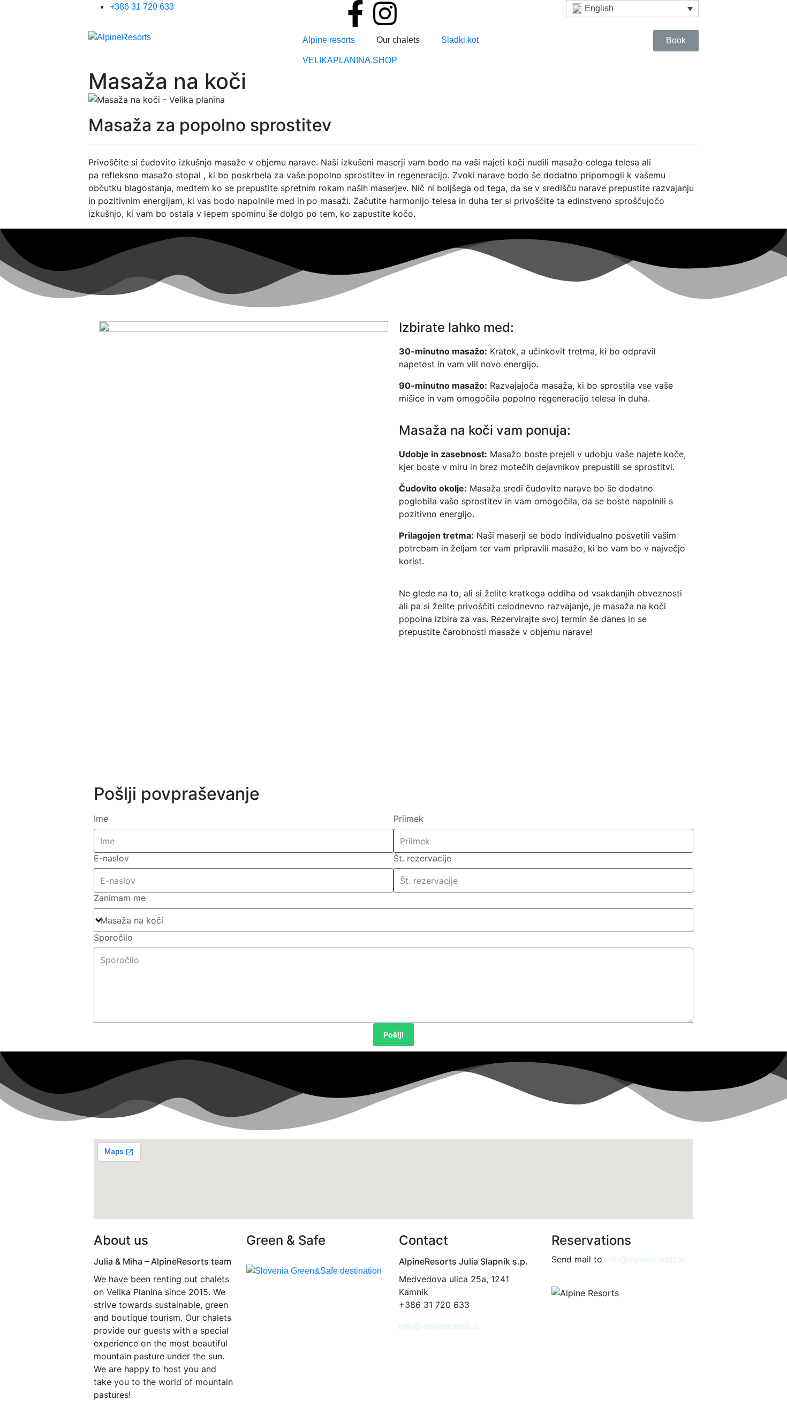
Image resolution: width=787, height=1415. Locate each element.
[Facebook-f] (355, 13)
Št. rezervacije (422, 858)
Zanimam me (120, 897)
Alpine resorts (328, 39)
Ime (101, 818)
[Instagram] (385, 13)
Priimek (408, 818)
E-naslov (111, 858)
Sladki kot (460, 39)
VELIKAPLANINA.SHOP (349, 60)
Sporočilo (113, 937)
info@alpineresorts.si (439, 1326)
